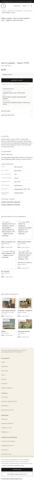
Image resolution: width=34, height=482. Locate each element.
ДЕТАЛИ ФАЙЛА (5, 111)
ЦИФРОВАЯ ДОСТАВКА (7, 115)
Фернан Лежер (22, 312)
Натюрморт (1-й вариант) (25, 310)
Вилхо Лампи (5, 333)
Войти (25, 5)
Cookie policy (5, 449)
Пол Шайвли (21, 333)
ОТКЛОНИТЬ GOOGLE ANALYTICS (17, 474)
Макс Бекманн (6, 65)
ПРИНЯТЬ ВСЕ (17, 469)
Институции (4, 370)
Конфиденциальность (7, 445)
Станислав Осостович (7, 312)
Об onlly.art (4, 419)
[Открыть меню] (3, 6)
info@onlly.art (5, 432)
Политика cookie (19, 465)
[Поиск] (28, 6)
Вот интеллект (5, 271)
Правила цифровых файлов (9, 401)
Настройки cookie (6, 454)
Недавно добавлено (7, 388)
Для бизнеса (4, 405)
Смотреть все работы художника (10, 202)
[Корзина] (31, 6)
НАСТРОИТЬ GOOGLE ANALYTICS (12, 478)
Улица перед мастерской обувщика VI (12, 310)
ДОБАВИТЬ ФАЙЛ (17, 80)
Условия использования (8, 441)
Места (3, 375)
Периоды (4, 379)
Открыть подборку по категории (10, 204)
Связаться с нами (6, 427)
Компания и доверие (7, 423)
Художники (4, 366)
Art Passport (4, 397)
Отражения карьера (24, 331)
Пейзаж (3, 331)
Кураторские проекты (7, 410)
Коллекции (4, 383)
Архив (3, 362)
